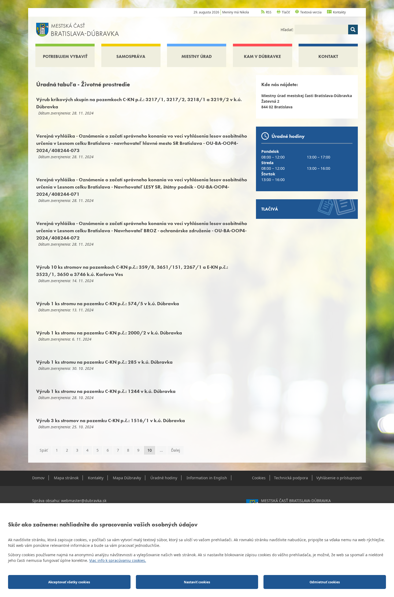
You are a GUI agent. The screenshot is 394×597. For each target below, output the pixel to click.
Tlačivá (269, 209)
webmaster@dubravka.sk (83, 500)
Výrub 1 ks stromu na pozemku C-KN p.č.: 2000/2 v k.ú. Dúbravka (109, 333)
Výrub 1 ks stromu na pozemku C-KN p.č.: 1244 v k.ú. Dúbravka (106, 391)
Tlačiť (286, 12)
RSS (269, 12)
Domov (38, 477)
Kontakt (328, 56)
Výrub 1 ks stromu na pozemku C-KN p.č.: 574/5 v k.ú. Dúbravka (107, 303)
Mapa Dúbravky (127, 477)
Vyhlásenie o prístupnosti (339, 477)
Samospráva (130, 56)
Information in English (207, 477)
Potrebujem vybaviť (65, 56)
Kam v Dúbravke (262, 56)
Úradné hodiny (163, 477)
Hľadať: (288, 29)
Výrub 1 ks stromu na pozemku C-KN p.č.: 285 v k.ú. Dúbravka (104, 362)
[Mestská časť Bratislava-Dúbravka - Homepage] (77, 29)
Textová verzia (311, 12)
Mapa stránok (66, 477)
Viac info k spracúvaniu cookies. (117, 560)
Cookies (259, 477)
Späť (44, 450)
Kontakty (339, 12)
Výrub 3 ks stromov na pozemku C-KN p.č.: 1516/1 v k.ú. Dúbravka (110, 420)
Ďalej (175, 450)
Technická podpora (291, 477)
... (161, 450)
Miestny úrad (196, 56)
